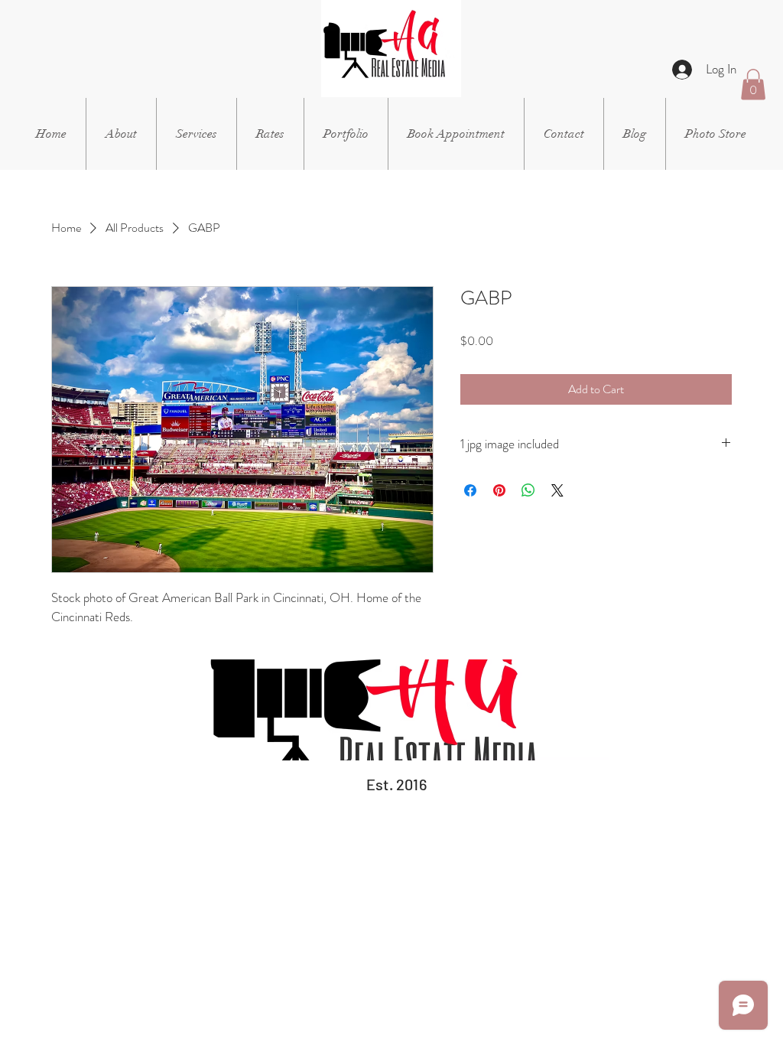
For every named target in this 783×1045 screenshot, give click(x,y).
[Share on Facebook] (470, 490)
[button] (196, 134)
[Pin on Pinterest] (499, 490)
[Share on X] (557, 490)
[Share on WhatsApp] (528, 490)
